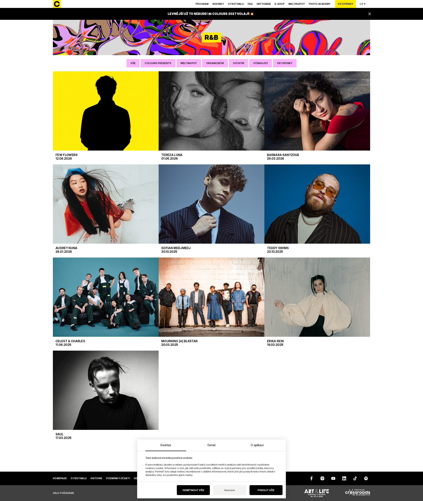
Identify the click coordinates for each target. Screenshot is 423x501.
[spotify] (366, 478)
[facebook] (311, 478)
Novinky (218, 3)
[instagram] (322, 478)
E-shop (280, 3)
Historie (96, 478)
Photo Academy (320, 3)
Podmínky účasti (118, 478)
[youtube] (333, 478)
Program (202, 3)
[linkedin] (344, 478)
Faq (250, 3)
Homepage (60, 478)
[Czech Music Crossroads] (357, 493)
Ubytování (264, 3)
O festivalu (236, 3)
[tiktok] (355, 478)
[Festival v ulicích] (316, 493)
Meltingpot (296, 3)
